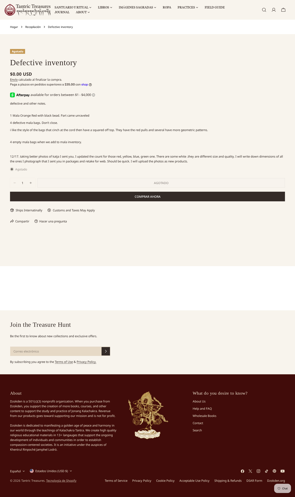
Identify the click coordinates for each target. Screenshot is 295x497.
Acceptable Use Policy (194, 481)
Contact (198, 423)
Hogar (14, 27)
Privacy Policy (141, 481)
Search (197, 430)
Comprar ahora (148, 197)
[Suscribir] (106, 351)
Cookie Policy (165, 481)
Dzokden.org (276, 481)
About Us (199, 401)
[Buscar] (264, 10)
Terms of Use (64, 362)
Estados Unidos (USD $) (51, 471)
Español (15, 471)
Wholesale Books (204, 416)
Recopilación (33, 27)
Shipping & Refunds (228, 481)
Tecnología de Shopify (61, 481)
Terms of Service (116, 481)
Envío (14, 79)
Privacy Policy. (86, 362)
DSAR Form (254, 481)
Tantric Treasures (33, 481)
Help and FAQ (202, 408)
